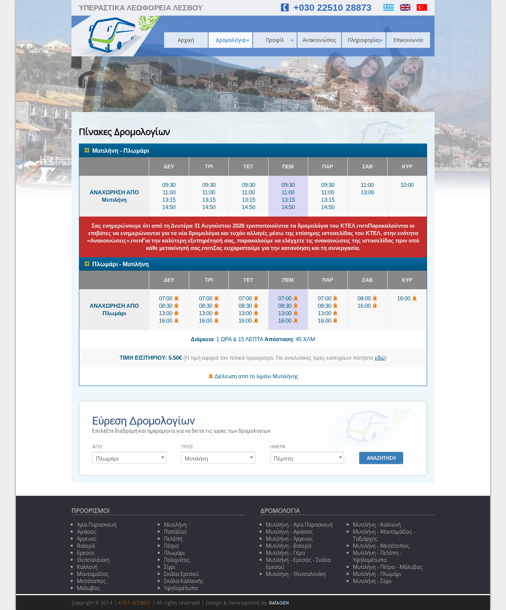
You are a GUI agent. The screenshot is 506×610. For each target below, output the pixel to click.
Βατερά (86, 545)
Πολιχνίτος (177, 559)
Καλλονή (87, 566)
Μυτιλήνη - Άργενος (289, 538)
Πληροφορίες (363, 39)
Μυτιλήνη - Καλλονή (377, 524)
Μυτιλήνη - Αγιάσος (289, 531)
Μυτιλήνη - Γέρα (285, 552)
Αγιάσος (86, 531)
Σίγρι (169, 566)
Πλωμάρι (174, 552)
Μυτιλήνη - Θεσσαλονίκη (296, 573)
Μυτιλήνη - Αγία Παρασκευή (299, 524)
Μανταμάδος (93, 573)
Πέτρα (171, 545)
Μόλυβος (88, 587)
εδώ (380, 358)
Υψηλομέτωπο (181, 587)
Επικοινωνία (408, 39)
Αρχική (186, 39)
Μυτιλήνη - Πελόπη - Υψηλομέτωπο (377, 556)
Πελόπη (173, 538)
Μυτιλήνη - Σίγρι (372, 580)
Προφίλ (275, 39)
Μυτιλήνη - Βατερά (288, 545)
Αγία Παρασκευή (96, 524)
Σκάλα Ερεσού (181, 573)
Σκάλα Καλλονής (183, 580)
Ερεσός (86, 552)
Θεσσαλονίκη (93, 559)
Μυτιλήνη (175, 524)
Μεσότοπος (91, 580)
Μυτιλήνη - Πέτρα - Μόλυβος (388, 566)
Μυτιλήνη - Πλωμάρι (377, 573)
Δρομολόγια (231, 39)
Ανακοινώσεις (319, 39)
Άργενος (86, 538)
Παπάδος (175, 531)
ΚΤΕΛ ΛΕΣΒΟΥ (135, 603)
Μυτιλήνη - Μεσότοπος (381, 545)
